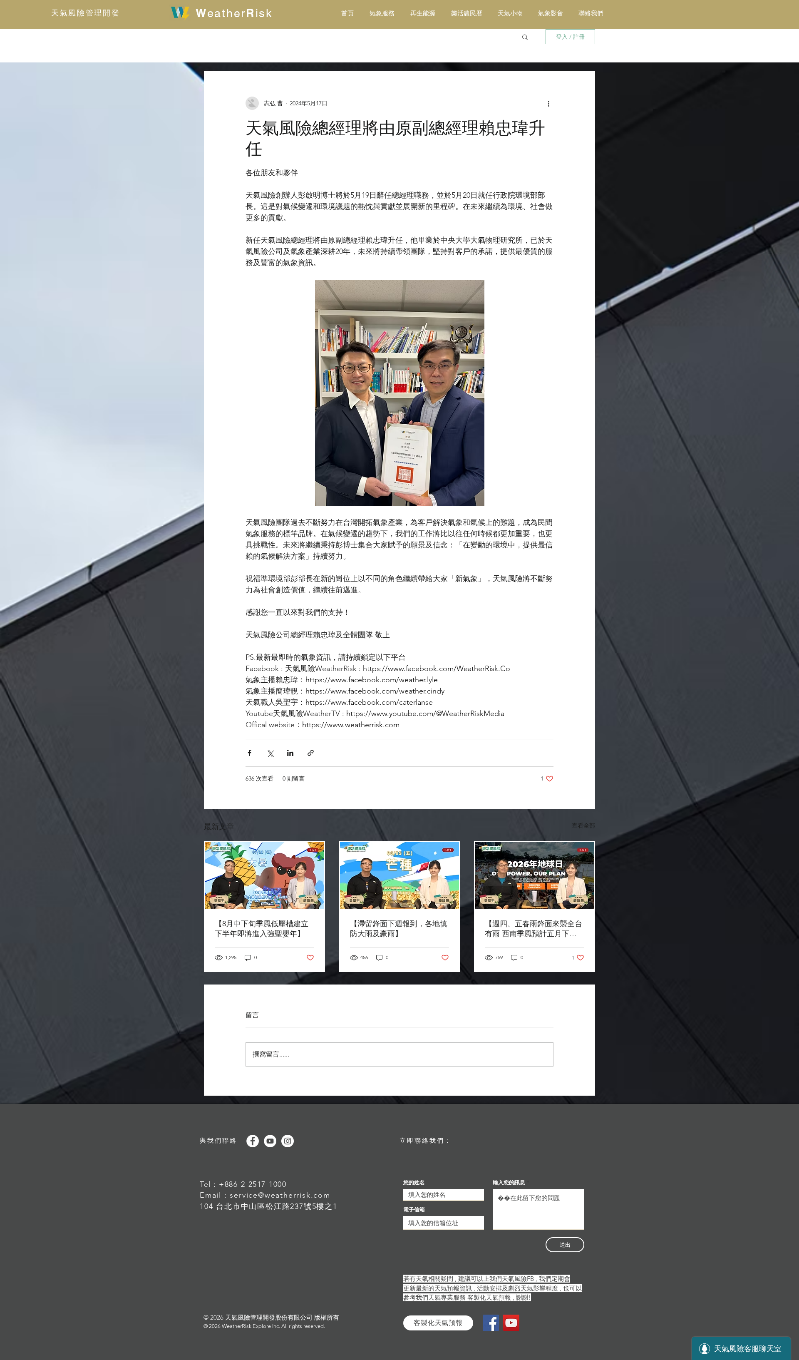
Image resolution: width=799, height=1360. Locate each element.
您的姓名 (414, 1182)
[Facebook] (491, 1323)
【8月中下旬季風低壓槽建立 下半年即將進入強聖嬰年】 (261, 928)
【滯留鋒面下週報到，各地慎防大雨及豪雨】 (398, 928)
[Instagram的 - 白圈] (287, 1141)
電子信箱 (414, 1209)
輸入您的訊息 (509, 1182)
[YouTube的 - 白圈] (270, 1141)
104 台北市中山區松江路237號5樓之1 (268, 1206)
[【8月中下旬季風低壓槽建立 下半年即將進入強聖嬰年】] (264, 875)
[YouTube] (511, 1323)
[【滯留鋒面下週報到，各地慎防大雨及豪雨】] (399, 875)
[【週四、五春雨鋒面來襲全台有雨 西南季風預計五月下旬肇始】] (534, 875)
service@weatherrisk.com (280, 1195)
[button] (525, 36)
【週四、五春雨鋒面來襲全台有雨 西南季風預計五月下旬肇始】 (533, 929)
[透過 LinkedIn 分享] (290, 753)
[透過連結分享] (311, 753)
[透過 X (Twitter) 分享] (270, 753)
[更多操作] (548, 103)
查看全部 (583, 825)
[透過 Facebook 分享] (249, 753)
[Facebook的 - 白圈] (252, 1141)
